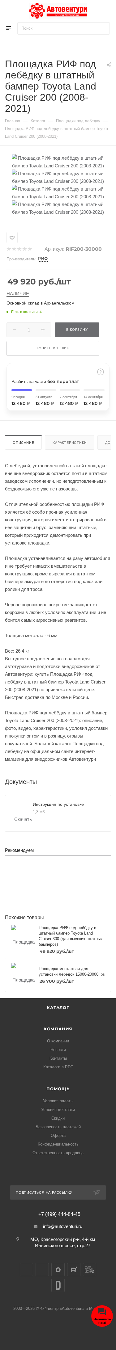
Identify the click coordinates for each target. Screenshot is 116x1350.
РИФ (43, 258)
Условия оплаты (58, 1101)
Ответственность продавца (58, 1152)
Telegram (42, 1269)
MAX (58, 1269)
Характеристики (70, 442)
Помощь (58, 1088)
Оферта (58, 1135)
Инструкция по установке (58, 804)
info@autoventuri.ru (62, 1226)
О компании (58, 1041)
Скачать (23, 819)
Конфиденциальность (58, 1144)
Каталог (58, 1007)
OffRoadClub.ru (89, 1269)
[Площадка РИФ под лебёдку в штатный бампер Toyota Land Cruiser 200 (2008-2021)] (58, 161)
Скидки (58, 1118)
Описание (23, 442)
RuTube (73, 1269)
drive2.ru (58, 1285)
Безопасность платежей (58, 1127)
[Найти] (102, 28)
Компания (58, 1028)
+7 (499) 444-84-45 (59, 1214)
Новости (58, 1049)
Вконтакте (26, 1269)
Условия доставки (58, 1109)
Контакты (58, 1058)
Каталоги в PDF (58, 1067)
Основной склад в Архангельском (40, 303)
